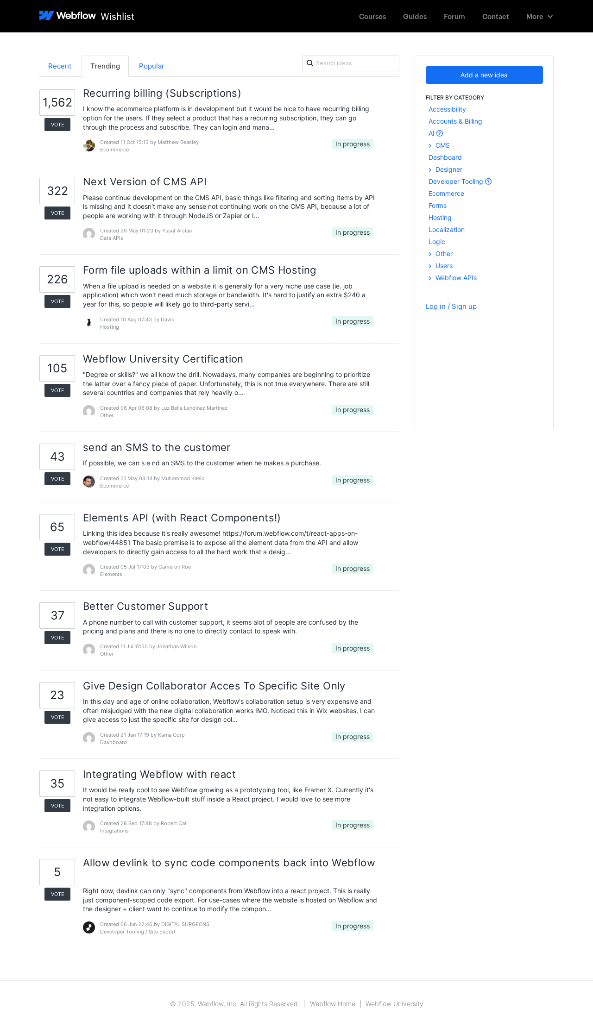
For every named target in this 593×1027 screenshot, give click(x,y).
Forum (454, 16)
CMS (442, 145)
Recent (59, 66)
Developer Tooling (457, 181)
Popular (151, 66)
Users (443, 265)
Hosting (440, 217)
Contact (495, 16)
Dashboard (445, 157)
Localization (447, 229)
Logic (437, 241)
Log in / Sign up (451, 306)
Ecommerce (446, 193)
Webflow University (394, 1004)
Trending (105, 66)
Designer (448, 169)
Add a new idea (484, 75)
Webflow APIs (455, 278)
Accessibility (447, 109)
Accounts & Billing (455, 121)
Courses (372, 16)
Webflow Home (332, 1004)
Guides (415, 16)
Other (443, 253)
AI (432, 133)
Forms (438, 205)
